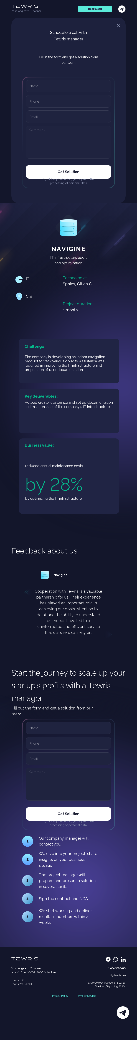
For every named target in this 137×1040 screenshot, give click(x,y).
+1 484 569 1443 (116, 968)
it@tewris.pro (118, 975)
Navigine (61, 575)
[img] (45, 575)
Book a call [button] (95, 8)
